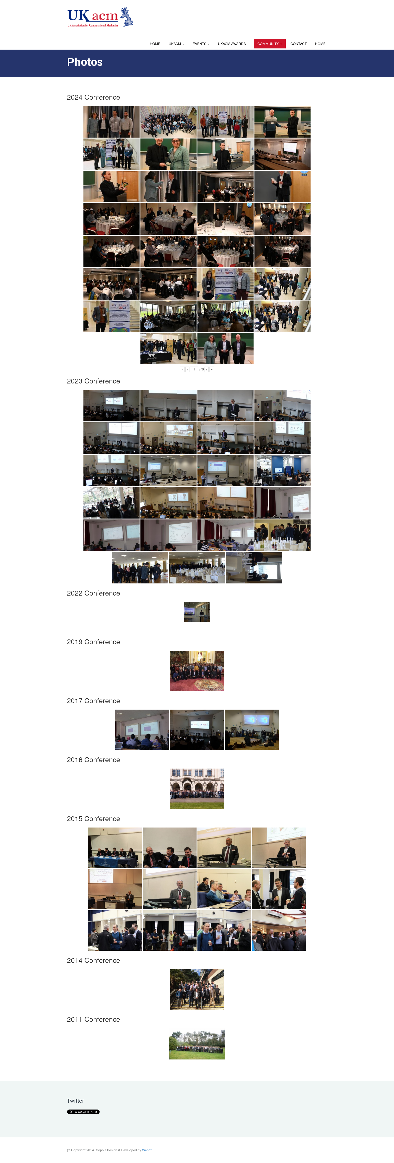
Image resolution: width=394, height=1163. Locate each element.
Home (155, 43)
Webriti (147, 1150)
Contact (298, 43)
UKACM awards (232, 43)
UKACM (175, 43)
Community (268, 43)
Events (200, 43)
